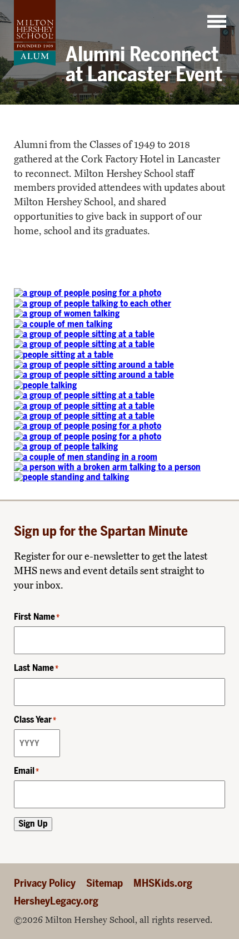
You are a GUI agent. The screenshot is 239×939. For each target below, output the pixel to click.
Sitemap (104, 883)
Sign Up (33, 823)
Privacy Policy (45, 883)
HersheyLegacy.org (56, 900)
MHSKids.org (162, 883)
